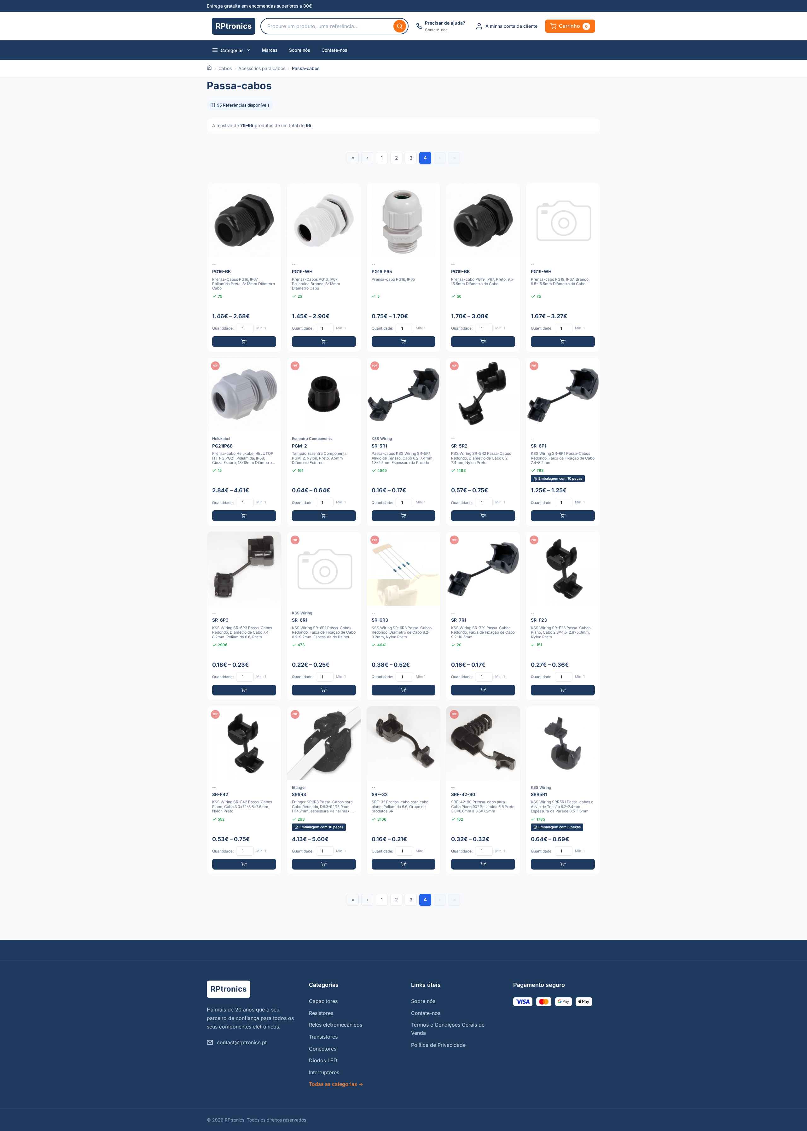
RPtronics (234, 26)
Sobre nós (299, 50)
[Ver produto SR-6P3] (244, 616)
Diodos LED (323, 1060)
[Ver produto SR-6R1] (324, 616)
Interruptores (324, 1072)
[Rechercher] (399, 26)
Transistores (323, 1037)
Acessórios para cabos (261, 68)
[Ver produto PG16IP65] (404, 267)
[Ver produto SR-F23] (563, 616)
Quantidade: (223, 328)
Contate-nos (334, 50)
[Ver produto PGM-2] (324, 442)
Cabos (225, 68)
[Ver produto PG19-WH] (563, 267)
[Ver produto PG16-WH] (324, 267)
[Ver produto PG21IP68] (244, 442)
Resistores (321, 1013)
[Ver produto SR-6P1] (563, 442)
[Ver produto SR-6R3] (404, 616)
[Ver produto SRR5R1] (563, 790)
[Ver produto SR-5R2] (483, 442)
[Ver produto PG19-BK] (483, 267)
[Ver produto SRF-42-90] (483, 790)
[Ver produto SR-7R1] (483, 616)
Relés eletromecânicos (335, 1025)
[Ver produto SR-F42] (244, 790)
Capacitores (323, 1001)
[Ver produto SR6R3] (324, 790)
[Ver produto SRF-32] (404, 790)
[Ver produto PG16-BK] (244, 267)
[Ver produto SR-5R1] (404, 442)
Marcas (270, 50)
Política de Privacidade (438, 1045)
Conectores (322, 1049)
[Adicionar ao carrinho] (244, 341)
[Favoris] (272, 192)
